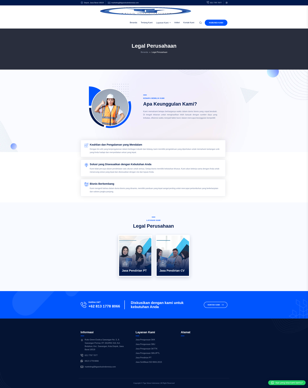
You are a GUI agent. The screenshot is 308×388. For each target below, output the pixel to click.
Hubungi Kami (216, 23)
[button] (287, 382)
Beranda (133, 23)
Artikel (177, 23)
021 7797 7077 (216, 3)
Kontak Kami (188, 23)
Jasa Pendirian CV (172, 270)
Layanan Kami (162, 23)
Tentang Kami (147, 23)
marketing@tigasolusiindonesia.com (125, 3)
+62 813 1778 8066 (104, 306)
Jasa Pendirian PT (134, 270)
